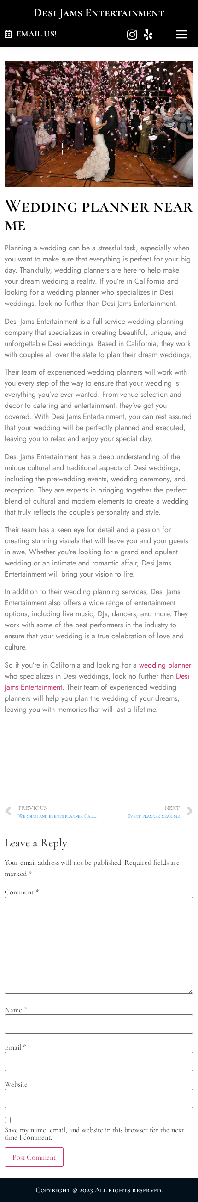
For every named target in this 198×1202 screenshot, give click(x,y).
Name (16, 1010)
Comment (22, 892)
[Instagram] (132, 34)
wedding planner (165, 665)
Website (16, 1084)
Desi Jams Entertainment (99, 12)
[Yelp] (148, 34)
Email (15, 1047)
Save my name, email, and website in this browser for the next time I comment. (94, 1133)
